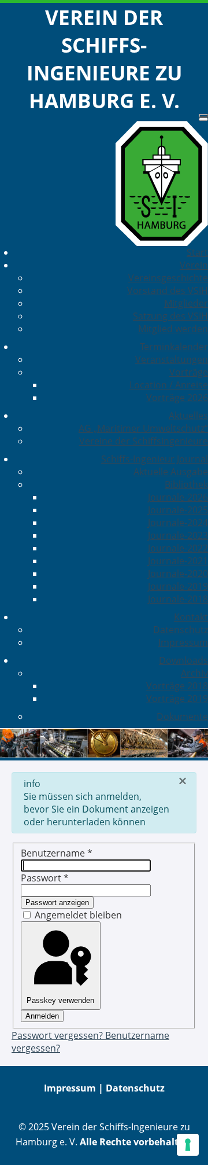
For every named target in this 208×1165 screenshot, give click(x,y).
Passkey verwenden (60, 1000)
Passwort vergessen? (58, 1035)
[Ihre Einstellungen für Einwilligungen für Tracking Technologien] (188, 1145)
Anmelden (42, 1016)
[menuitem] (197, 252)
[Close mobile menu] (203, 119)
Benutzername (56, 853)
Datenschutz (135, 1088)
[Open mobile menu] (203, 115)
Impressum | (75, 1088)
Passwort (45, 878)
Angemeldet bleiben (78, 915)
